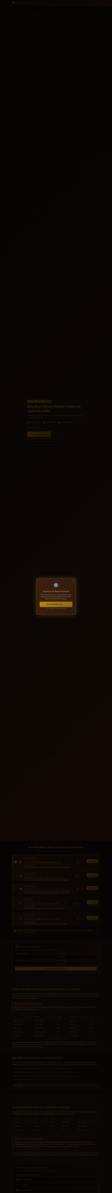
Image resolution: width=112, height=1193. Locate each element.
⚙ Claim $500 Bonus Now (55, 604)
